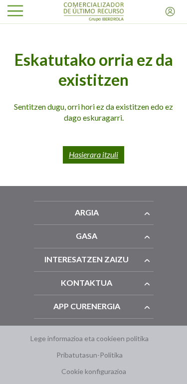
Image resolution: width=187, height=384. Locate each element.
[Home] (94, 11)
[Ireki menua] (15, 11)
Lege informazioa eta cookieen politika (89, 338)
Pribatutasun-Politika (89, 355)
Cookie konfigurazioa (93, 371)
